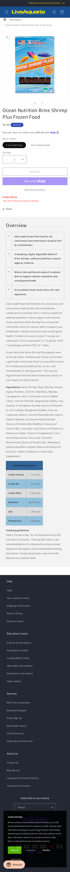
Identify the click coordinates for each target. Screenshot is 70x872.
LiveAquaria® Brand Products (23, 778)
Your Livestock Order (18, 598)
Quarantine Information (20, 673)
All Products (16, 19)
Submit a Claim (15, 621)
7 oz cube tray (16, 145)
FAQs (9, 590)
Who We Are (13, 770)
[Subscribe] (52, 807)
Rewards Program (16, 710)
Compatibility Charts (18, 658)
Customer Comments (18, 785)
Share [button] (9, 208)
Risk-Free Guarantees (18, 702)
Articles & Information (19, 642)
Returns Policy (15, 613)
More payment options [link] (35, 189)
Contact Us (13, 762)
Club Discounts (15, 733)
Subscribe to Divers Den (20, 741)
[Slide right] (42, 103)
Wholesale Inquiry (17, 725)
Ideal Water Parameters (20, 665)
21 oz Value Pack (42, 145)
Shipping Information (18, 605)
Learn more (16, 859)
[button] (7, 12)
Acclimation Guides (17, 650)
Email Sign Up (14, 718)
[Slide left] (27, 103)
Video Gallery (14, 681)
